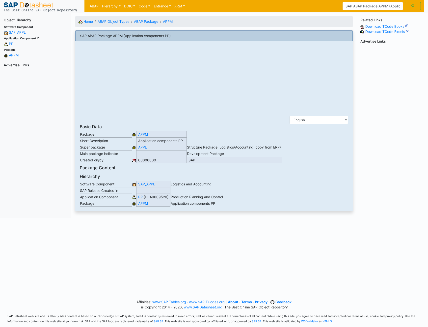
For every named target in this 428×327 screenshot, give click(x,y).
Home (87, 21)
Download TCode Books (385, 26)
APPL (142, 147)
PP (11, 44)
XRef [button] (178, 6)
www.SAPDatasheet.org (203, 307)
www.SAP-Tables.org (169, 302)
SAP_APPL (17, 32)
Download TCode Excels (385, 31)
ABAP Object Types (113, 21)
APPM (14, 55)
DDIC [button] (128, 6)
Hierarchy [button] (110, 6)
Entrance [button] (161, 6)
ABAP (94, 6)
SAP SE (158, 321)
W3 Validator (309, 321)
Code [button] (143, 6)
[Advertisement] (36, 143)
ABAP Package (146, 21)
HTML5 (327, 321)
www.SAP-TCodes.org (207, 302)
